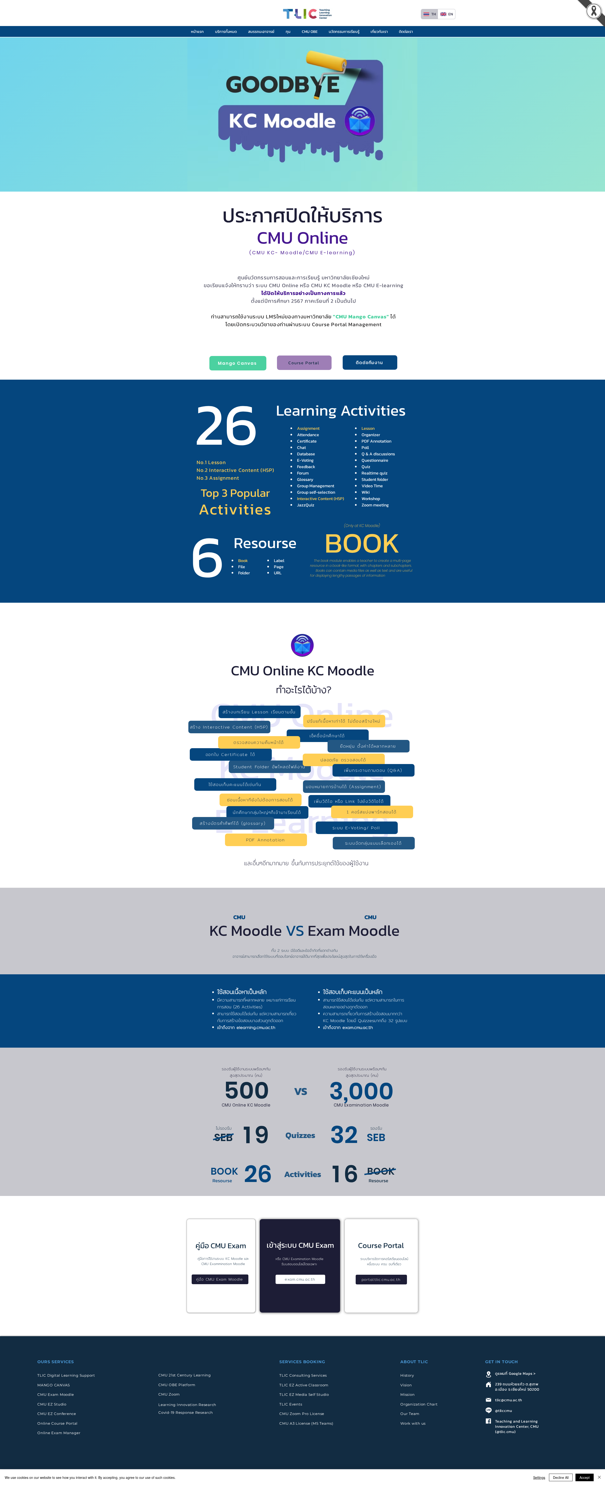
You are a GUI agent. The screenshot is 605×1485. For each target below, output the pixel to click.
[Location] (488, 1374)
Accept (584, 1477)
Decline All (561, 1477)
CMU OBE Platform (176, 1385)
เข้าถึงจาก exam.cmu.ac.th (348, 1027)
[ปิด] (599, 1477)
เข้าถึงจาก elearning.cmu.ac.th (246, 1027)
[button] (228, 31)
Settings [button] (539, 1477)
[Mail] (488, 1400)
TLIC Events (290, 1404)
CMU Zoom (169, 1394)
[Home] (488, 1384)
